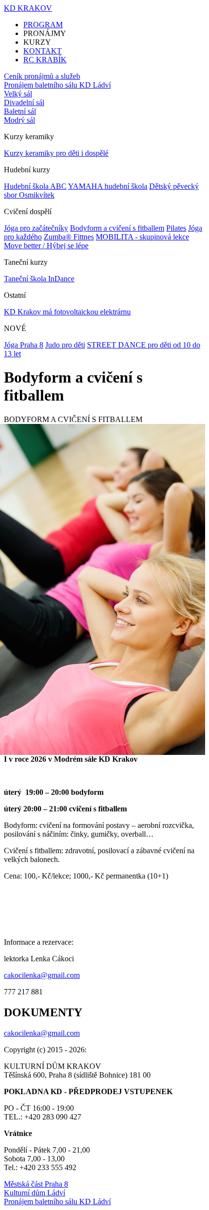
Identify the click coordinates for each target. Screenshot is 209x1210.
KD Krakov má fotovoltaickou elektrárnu (67, 312)
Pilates (176, 228)
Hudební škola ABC (35, 186)
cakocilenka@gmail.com (42, 975)
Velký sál (18, 94)
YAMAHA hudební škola (107, 186)
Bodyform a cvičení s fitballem (117, 228)
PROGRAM (43, 24)
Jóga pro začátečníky (36, 228)
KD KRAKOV (28, 8)
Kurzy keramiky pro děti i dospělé (56, 153)
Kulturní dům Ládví (34, 1193)
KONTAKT (42, 51)
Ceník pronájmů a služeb (42, 76)
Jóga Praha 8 (23, 345)
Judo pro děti (65, 345)
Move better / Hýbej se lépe (46, 245)
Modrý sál (19, 120)
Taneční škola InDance (39, 279)
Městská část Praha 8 (36, 1184)
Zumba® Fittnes (69, 237)
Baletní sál (20, 111)
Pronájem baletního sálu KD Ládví (57, 85)
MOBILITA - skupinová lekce (142, 237)
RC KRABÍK (45, 59)
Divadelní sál (24, 102)
